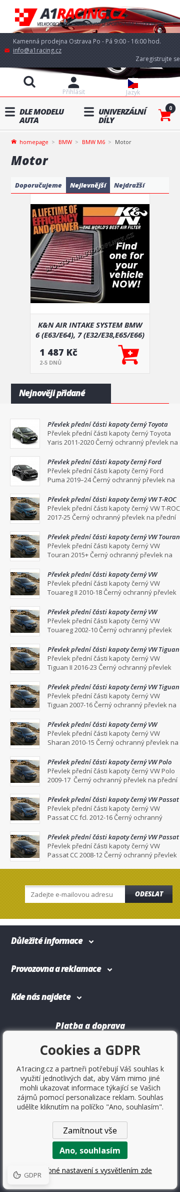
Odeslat (149, 893)
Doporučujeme (38, 185)
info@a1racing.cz (37, 50)
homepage (34, 141)
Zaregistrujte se (158, 59)
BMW (65, 142)
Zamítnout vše (90, 1130)
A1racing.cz (90, 17)
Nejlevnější (88, 185)
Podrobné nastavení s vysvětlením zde (90, 1170)
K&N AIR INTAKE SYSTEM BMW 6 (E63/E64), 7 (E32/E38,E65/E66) (90, 330)
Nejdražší (129, 185)
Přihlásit (73, 92)
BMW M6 (93, 142)
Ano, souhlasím (90, 1150)
